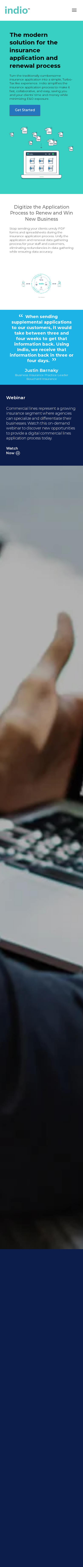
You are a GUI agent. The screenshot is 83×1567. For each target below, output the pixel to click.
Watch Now (12, 450)
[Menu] (74, 10)
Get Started (25, 110)
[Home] (38, 10)
